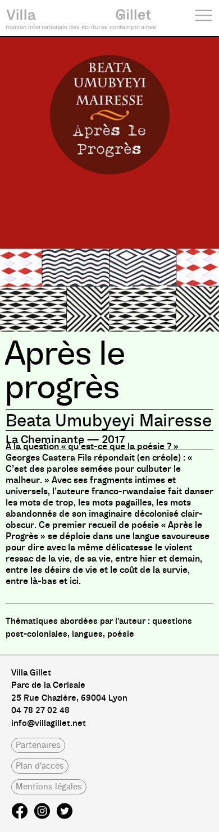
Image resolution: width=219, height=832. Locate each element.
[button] (38, 745)
